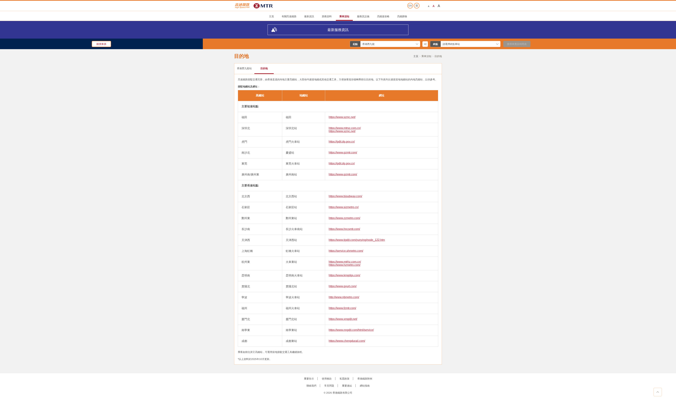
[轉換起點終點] (425, 44)
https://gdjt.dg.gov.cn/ (342, 141)
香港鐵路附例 (364, 378)
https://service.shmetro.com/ (346, 250)
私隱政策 (344, 378)
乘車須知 (344, 16)
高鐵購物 (402, 16)
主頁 (271, 16)
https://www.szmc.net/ (342, 117)
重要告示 (309, 378)
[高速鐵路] (242, 5)
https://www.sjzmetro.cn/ (344, 207)
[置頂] (657, 392)
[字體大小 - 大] (439, 6)
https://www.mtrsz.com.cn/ (345, 128)
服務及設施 (363, 16)
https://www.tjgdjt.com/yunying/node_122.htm (357, 239)
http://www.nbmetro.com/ (344, 297)
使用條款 (327, 378)
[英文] (410, 5)
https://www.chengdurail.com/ (347, 340)
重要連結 (347, 385)
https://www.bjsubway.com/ (345, 196)
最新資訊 (309, 16)
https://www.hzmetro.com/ (344, 264)
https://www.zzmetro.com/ (344, 218)
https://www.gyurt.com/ (342, 286)
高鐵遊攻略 (383, 16)
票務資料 (327, 16)
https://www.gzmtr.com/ (343, 152)
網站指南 (365, 385)
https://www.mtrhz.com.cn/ (345, 261)
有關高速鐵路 (289, 16)
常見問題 (329, 385)
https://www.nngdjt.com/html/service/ (351, 329)
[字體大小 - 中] (434, 6)
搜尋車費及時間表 (517, 44)
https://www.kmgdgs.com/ (344, 275)
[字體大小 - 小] (429, 6)
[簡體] (417, 5)
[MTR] (263, 5)
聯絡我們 (311, 385)
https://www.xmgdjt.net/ (343, 318)
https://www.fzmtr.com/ (342, 308)
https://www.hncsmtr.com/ (344, 228)
